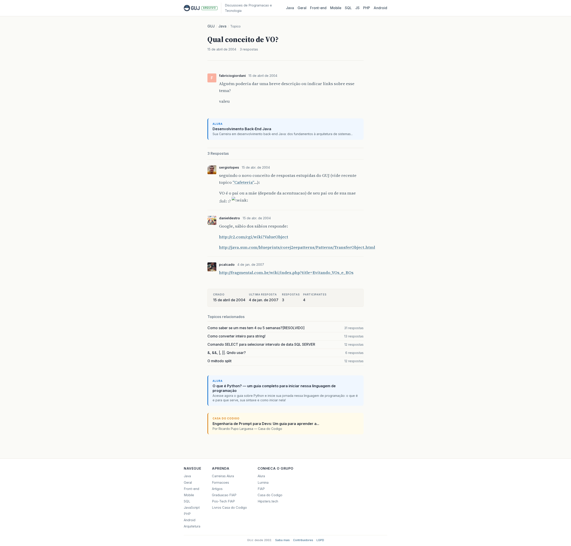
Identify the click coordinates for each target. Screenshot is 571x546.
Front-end (191, 489)
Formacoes (220, 483)
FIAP (261, 489)
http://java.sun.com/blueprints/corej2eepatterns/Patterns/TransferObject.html (297, 247)
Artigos (217, 489)
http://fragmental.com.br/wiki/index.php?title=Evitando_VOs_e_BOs (286, 272)
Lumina (263, 483)
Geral (302, 8)
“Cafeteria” (243, 182)
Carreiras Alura (223, 476)
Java (290, 8)
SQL (348, 8)
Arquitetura (192, 526)
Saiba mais (282, 540)
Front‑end (318, 8)
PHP (366, 8)
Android (380, 8)
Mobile (335, 8)
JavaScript (192, 508)
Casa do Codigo (270, 495)
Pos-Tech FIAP (223, 501)
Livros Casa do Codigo (229, 508)
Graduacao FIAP (224, 495)
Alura (261, 476)
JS (357, 8)
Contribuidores (303, 540)
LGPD (320, 540)
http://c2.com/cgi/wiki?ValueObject (253, 237)
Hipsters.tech (268, 501)
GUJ (211, 26)
